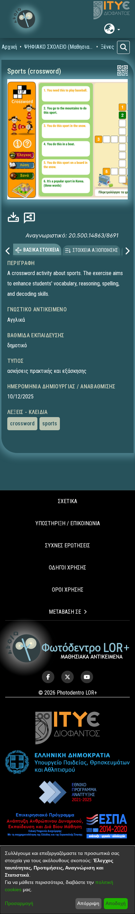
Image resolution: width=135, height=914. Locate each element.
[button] (26, 19)
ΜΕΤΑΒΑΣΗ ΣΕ (65, 612)
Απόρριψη (88, 903)
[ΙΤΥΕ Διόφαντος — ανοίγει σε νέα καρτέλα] (111, 10)
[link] (15, 217)
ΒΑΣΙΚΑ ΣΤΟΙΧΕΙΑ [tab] (41, 249)
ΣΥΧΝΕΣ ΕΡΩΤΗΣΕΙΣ (67, 545)
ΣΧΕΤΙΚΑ (67, 501)
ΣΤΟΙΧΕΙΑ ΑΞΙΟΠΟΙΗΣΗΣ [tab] (95, 250)
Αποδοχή (116, 903)
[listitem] (48, 677)
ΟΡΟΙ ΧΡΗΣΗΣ (67, 589)
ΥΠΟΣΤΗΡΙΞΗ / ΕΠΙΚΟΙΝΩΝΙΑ (67, 523)
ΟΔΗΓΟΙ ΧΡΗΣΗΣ (67, 567)
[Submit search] (123, 47)
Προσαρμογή (19, 903)
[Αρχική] (68, 647)
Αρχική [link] (9, 47)
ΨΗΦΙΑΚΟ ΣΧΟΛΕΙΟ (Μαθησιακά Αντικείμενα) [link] (58, 47)
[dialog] (67, 880)
